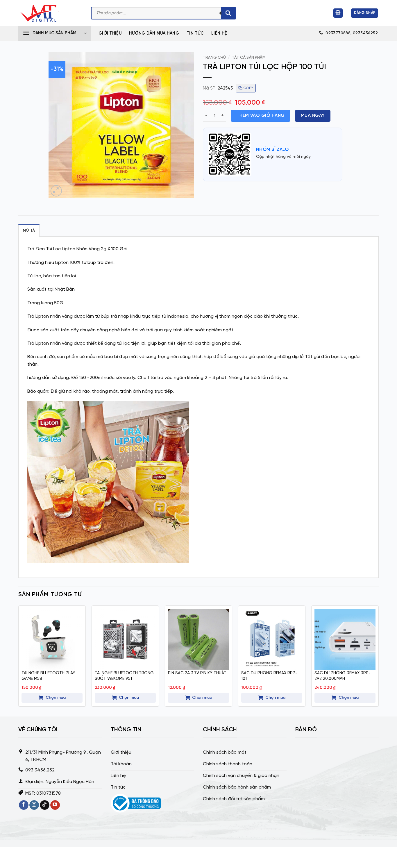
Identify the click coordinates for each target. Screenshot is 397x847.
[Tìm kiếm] (228, 13)
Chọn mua (56, 698)
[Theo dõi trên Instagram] (34, 805)
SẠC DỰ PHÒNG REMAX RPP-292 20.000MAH (342, 676)
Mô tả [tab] (29, 231)
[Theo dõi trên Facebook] (23, 805)
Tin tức (195, 33)
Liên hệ (219, 33)
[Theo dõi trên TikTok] (44, 805)
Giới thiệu (110, 33)
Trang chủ (214, 58)
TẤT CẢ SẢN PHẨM (249, 58)
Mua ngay (313, 115)
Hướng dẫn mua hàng (154, 33)
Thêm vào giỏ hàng (261, 115)
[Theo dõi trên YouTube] (55, 805)
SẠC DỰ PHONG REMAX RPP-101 (269, 676)
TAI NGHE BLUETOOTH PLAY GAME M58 (48, 676)
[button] (338, 13)
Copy (248, 88)
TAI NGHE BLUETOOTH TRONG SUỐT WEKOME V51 (124, 676)
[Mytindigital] (50, 13)
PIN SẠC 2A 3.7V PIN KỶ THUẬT (197, 673)
